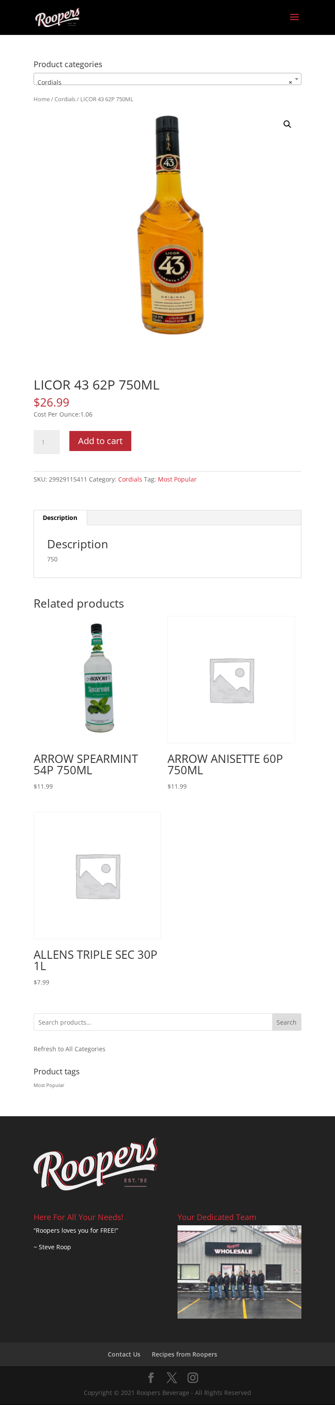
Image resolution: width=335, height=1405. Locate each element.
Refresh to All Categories (70, 1049)
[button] (287, 124)
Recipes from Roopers (184, 1354)
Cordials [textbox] (165, 82)
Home (42, 99)
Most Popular (177, 479)
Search (287, 1022)
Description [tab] (60, 517)
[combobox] (167, 79)
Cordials (65, 99)
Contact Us (124, 1354)
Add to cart (100, 441)
